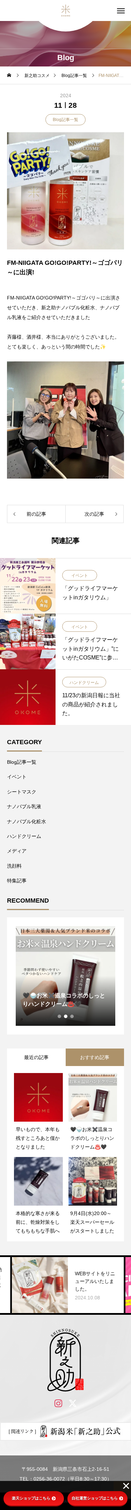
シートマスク (21, 792)
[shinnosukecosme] (65, 10)
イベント (79, 575)
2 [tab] (66, 1016)
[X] (72, 1403)
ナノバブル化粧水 (26, 821)
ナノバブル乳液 (24, 806)
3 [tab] (72, 1016)
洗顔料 (14, 866)
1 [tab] (60, 1016)
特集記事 (17, 880)
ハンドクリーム (84, 682)
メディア (17, 851)
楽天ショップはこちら (31, 1498)
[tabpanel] (65, 976)
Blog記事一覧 (65, 119)
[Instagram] (58, 1403)
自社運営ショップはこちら (95, 1498)
